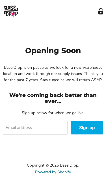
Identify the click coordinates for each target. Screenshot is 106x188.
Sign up (87, 128)
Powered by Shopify (53, 172)
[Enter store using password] (101, 11)
